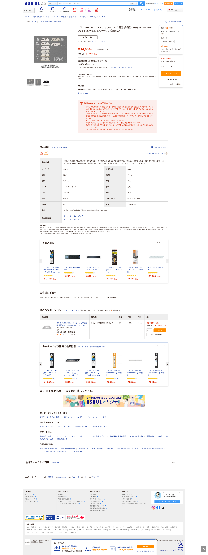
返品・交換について (30, 501)
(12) (75, 378)
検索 (141, 3)
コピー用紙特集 (31, 527)
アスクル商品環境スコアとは (155, 153)
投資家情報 (61, 497)
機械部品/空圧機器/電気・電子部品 (153, 448)
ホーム (27, 17)
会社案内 (60, 494)
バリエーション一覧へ (71, 310)
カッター (48, 17)
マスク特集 (112, 530)
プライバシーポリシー (96, 499)
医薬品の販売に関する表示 (98, 510)
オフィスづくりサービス (47, 532)
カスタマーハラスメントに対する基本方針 (70, 501)
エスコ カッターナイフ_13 (97, 17)
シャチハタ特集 (144, 530)
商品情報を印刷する (176, 21)
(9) (54, 378)
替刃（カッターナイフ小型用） (50, 417)
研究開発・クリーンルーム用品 (127, 448)
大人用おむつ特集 (122, 530)
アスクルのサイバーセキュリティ (68, 503)
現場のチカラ (72, 530)
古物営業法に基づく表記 (97, 506)
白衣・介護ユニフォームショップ (160, 530)
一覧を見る (55, 463)
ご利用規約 (93, 497)
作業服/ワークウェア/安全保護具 (55, 451)
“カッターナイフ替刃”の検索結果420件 (91, 347)
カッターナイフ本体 (47, 427)
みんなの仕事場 (126, 499)
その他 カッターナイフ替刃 (96, 417)
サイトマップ (94, 494)
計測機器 (110, 448)
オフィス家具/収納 (136, 436)
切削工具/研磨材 (97, 448)
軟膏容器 (50, 477)
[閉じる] (156, 539)
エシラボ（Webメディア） (129, 501)
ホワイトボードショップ (101, 527)
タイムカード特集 (74, 527)
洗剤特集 (29, 530)
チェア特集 (137, 527)
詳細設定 (133, 3)
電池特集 (64, 527)
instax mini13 (62, 477)
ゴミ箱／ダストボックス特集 (159, 527)
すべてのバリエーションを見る (121, 67)
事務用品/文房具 (37, 17)
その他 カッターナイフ (100, 427)
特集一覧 (73, 532)
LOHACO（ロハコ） (127, 494)
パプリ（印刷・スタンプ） (128, 497)
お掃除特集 (173, 527)
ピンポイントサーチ (62, 532)
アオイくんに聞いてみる (167, 501)
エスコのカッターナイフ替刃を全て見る (51, 21)
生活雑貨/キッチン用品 (154, 436)
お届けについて (29, 497)
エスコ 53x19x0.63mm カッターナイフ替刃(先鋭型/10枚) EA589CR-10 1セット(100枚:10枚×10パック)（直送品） (71, 324)
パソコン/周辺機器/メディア (96, 436)
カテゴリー (28, 11)
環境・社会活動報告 (63, 499)
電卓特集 (57, 527)
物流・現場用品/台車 (68, 448)
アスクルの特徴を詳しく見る (145, 551)
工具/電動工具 (83, 448)
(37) (138, 378)
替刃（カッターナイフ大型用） (77, 17)
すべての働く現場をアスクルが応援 (96, 530)
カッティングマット (82, 427)
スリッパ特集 (38, 530)
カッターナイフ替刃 (60, 17)
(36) (117, 378)
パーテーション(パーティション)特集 (121, 527)
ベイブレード (75, 477)
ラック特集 (146, 527)
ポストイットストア (32, 532)
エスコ (34, 21)
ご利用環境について (96, 501)
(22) (159, 378)
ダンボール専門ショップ (59, 530)
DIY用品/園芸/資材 (76, 451)
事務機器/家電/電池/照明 (118, 436)
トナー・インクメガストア (45, 527)
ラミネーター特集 (87, 527)
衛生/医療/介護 (62, 439)
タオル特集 (47, 530)
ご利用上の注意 (94, 503)
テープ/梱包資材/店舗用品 (48, 448)
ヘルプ (161, 3)
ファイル (58, 436)
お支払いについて (30, 499)
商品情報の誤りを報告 (59, 147)
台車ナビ (81, 530)
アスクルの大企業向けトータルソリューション (135, 504)
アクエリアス (95, 477)
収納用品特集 (133, 530)
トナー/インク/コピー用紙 (74, 436)
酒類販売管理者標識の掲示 (98, 508)
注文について (29, 494)
